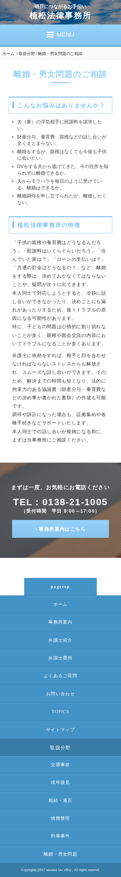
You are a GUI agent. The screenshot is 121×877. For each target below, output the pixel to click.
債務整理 (60, 818)
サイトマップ (60, 729)
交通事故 (60, 764)
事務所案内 (60, 622)
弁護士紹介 (60, 640)
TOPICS (60, 711)
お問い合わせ (60, 693)
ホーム (8, 53)
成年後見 (60, 782)
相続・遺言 (60, 800)
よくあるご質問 (60, 675)
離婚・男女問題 (60, 854)
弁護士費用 (60, 657)
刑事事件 (60, 835)
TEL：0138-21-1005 (60, 502)
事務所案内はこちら (62, 529)
